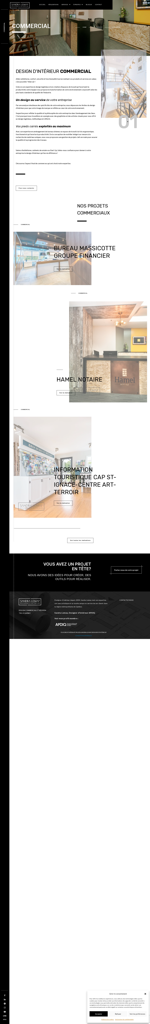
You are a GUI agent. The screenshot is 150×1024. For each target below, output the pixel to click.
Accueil (42, 4)
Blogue (89, 4)
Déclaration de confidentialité (124, 1019)
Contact (98, 4)
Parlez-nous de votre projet (126, 570)
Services (65, 4)
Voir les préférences (137, 1014)
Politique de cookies (107, 1019)
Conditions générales (83, 635)
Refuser (118, 1014)
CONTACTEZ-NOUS (126, 600)
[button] (145, 994)
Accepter (98, 1014)
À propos (77, 4)
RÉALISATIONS (53, 4)
